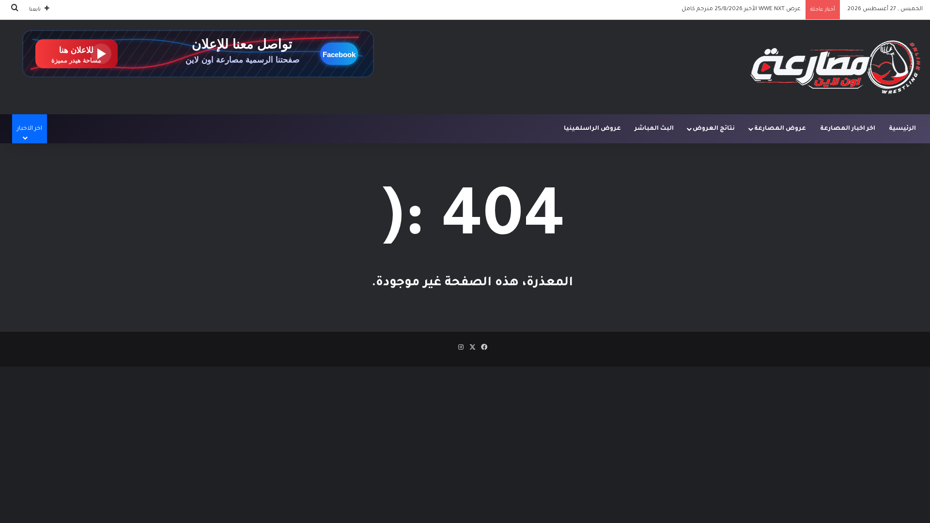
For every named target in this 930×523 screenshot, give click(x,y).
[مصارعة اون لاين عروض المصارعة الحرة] (835, 67)
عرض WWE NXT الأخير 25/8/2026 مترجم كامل (741, 9)
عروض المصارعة (780, 128)
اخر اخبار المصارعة (847, 128)
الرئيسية (902, 128)
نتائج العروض (714, 128)
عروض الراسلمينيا (592, 128)
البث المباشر (654, 128)
